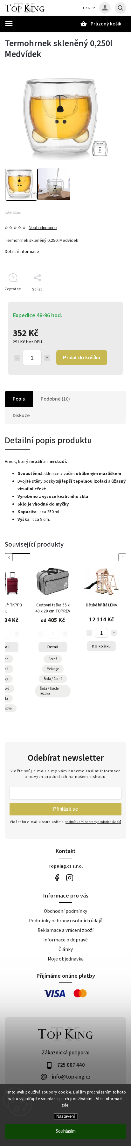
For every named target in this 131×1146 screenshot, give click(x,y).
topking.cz (69, 878)
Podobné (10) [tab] (55, 398)
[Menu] (9, 23)
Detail (53, 647)
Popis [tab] (19, 398)
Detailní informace (22, 251)
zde (65, 1105)
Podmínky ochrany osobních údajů (65, 920)
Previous (10, 557)
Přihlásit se (65, 809)
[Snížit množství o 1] (17, 358)
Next (123, 557)
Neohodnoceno (43, 228)
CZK (86, 8)
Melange (53, 669)
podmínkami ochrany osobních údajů (93, 822)
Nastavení (65, 1116)
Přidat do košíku (81, 357)
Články (66, 949)
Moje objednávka (66, 958)
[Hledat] (120, 8)
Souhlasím (66, 1131)
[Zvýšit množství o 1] (47, 358)
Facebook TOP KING (57, 878)
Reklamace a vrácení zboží (65, 930)
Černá (52, 659)
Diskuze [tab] (21, 415)
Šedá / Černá (53, 678)
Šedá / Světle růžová (49, 691)
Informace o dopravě (65, 939)
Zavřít (107, 300)
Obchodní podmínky (65, 911)
